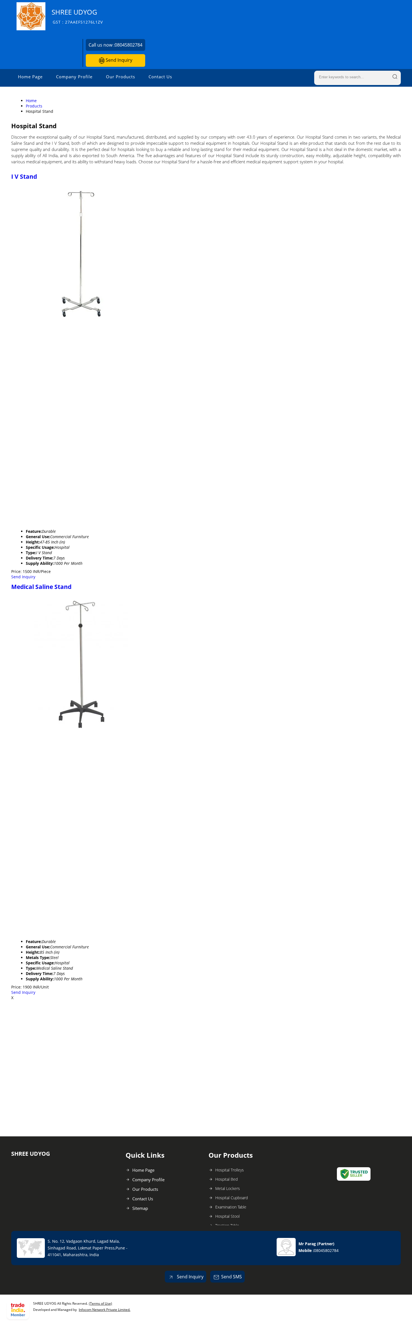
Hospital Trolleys (229, 1170)
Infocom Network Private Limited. (104, 1309)
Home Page (30, 76)
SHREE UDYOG (77, 16)
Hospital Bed (226, 1179)
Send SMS (231, 1277)
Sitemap (140, 1208)
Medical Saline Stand (41, 587)
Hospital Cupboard (231, 1197)
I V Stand (24, 176)
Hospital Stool (227, 1216)
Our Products (120, 76)
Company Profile (74, 76)
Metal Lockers (227, 1188)
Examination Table (230, 1207)
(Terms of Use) (100, 1303)
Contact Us (160, 76)
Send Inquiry (118, 60)
